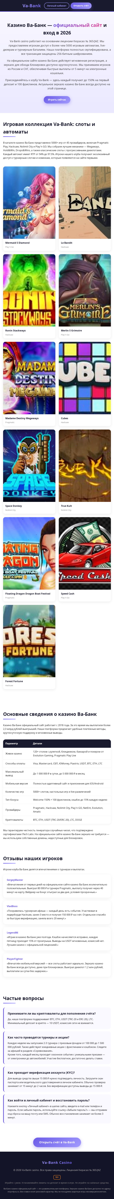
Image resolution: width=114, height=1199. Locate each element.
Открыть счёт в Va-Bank (57, 1142)
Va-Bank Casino (57, 1162)
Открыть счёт (81, 5)
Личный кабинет (56, 5)
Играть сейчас (57, 99)
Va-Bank (32, 5)
